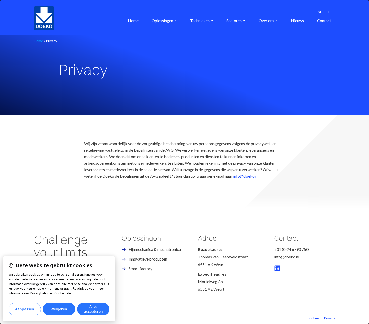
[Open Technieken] (212, 21)
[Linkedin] (277, 268)
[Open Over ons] (276, 21)
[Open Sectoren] (244, 21)
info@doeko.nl (245, 176)
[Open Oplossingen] (175, 21)
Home (38, 41)
